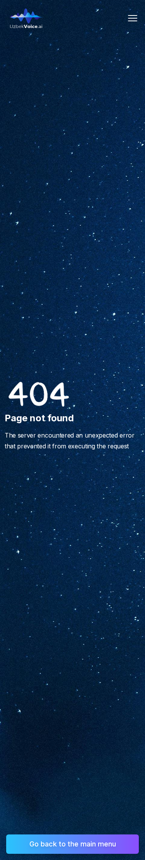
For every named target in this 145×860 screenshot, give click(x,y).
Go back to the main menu (72, 844)
